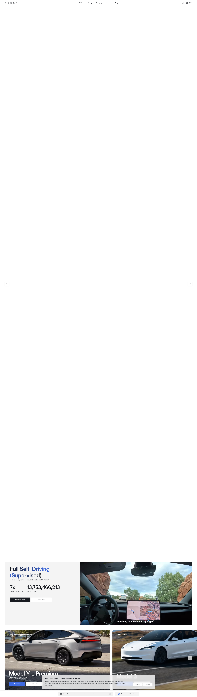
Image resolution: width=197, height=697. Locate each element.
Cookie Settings (114, 683)
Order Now (88, 24)
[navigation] (7, 283)
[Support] (183, 3)
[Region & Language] (186, 3)
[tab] (96, 555)
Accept (137, 684)
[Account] (190, 3)
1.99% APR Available (98, 18)
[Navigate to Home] (11, 3)
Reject (148, 684)
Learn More (109, 24)
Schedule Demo (20, 599)
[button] (110, 694)
